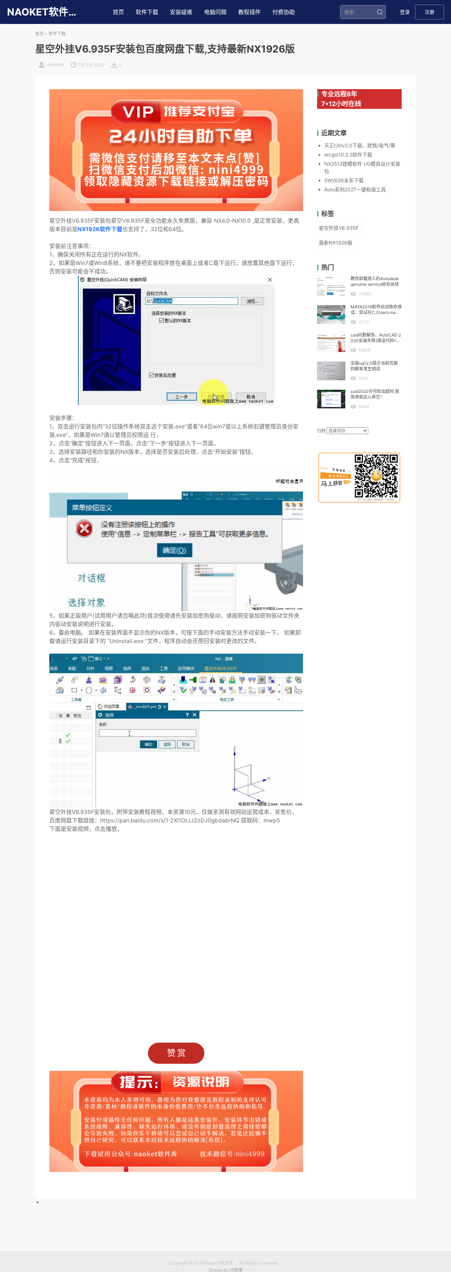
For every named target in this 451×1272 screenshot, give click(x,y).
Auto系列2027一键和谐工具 (355, 189)
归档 (321, 430)
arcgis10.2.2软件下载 (348, 155)
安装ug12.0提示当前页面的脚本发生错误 (374, 365)
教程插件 (249, 12)
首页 (118, 12)
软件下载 (147, 12)
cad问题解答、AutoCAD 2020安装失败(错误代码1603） (376, 338)
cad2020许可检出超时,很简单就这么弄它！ (375, 394)
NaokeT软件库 (219, 1263)
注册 (429, 12)
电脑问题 (215, 12)
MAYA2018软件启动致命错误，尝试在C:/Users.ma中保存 (376, 309)
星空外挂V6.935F (339, 228)
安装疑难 (181, 12)
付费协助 (283, 12)
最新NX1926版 (335, 243)
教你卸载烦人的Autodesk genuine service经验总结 (375, 281)
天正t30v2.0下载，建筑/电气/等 (359, 145)
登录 (405, 12)
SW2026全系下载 (344, 180)
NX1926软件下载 (100, 229)
